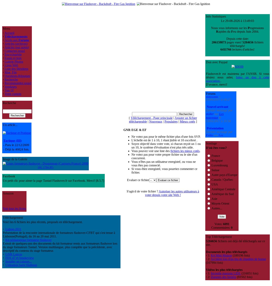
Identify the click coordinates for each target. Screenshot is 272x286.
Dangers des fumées (223, 277)
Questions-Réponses (17, 76)
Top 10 (9, 90)
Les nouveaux (215, 111)
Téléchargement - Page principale (152, 118)
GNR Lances (13, 254)
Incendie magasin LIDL (226, 273)
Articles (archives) (16, 43)
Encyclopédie (13, 54)
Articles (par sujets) (17, 47)
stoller (210, 109)
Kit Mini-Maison (221, 255)
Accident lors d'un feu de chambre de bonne (238, 259)
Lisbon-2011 (13, 229)
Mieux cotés (187, 121)
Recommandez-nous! (18, 83)
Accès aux (17, 40)
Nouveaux (155, 121)
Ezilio (210, 131)
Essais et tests (13, 58)
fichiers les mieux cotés (185, 151)
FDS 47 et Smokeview (19, 258)
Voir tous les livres (14, 208)
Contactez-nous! (15, 51)
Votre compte (13, 94)
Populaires (171, 121)
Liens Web (11, 65)
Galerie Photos (14, 61)
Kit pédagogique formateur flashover (28, 240)
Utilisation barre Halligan (21, 265)
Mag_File (11, 72)
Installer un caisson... (18, 261)
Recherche (11, 79)
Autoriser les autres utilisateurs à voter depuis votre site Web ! (172, 193)
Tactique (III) (12, 140)
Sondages (11, 86)
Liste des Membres (16, 68)
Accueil (9, 33)
